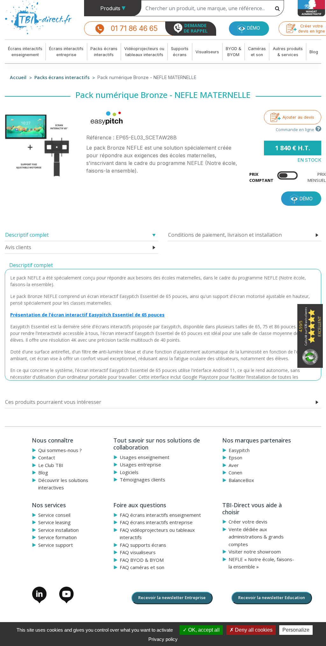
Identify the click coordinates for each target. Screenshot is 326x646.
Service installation (58, 530)
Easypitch (239, 450)
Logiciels (129, 472)
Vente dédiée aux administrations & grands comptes (256, 536)
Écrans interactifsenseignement (25, 51)
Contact (46, 457)
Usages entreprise (140, 464)
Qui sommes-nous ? (60, 450)
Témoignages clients (142, 479)
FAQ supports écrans (143, 545)
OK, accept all (203, 630)
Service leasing (54, 522)
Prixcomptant (261, 177)
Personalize (295, 630)
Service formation (57, 537)
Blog (313, 51)
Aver (234, 465)
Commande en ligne (295, 129)
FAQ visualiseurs (138, 552)
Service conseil (54, 515)
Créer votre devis (248, 521)
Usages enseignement (144, 457)
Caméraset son (257, 51)
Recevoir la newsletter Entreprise (172, 597)
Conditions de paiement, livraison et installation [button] (225, 234)
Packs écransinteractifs (103, 51)
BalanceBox (241, 480)
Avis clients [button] (18, 247)
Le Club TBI (50, 465)
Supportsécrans (179, 51)
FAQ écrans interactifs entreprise (156, 522)
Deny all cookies (253, 630)
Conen (235, 472)
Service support (55, 545)
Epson (235, 457)
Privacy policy (163, 639)
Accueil (18, 77)
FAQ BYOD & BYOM (142, 560)
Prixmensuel (317, 177)
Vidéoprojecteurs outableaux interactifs (144, 51)
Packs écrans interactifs (61, 77)
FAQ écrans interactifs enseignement (160, 515)
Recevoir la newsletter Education (271, 597)
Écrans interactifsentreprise (66, 51)
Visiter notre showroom (255, 551)
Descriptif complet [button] (27, 234)
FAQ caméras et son (142, 567)
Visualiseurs (207, 51)
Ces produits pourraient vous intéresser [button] (53, 401)
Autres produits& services (288, 51)
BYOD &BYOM (233, 51)
